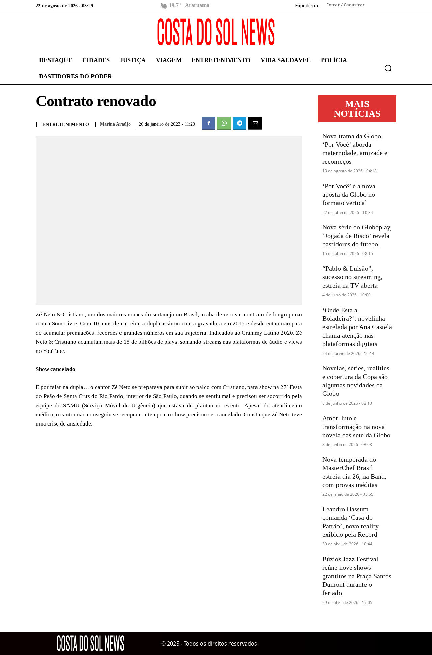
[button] (388, 68)
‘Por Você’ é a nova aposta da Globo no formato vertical (348, 194)
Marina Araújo (115, 124)
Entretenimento (65, 124)
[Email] (255, 123)
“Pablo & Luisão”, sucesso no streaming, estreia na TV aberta (352, 277)
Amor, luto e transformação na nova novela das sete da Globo (356, 426)
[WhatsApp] (224, 123)
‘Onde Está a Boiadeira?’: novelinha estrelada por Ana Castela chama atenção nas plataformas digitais (357, 326)
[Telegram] (239, 123)
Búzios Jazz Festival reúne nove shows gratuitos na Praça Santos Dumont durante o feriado (357, 576)
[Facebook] (208, 123)
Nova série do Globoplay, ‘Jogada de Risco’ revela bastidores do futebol (357, 235)
